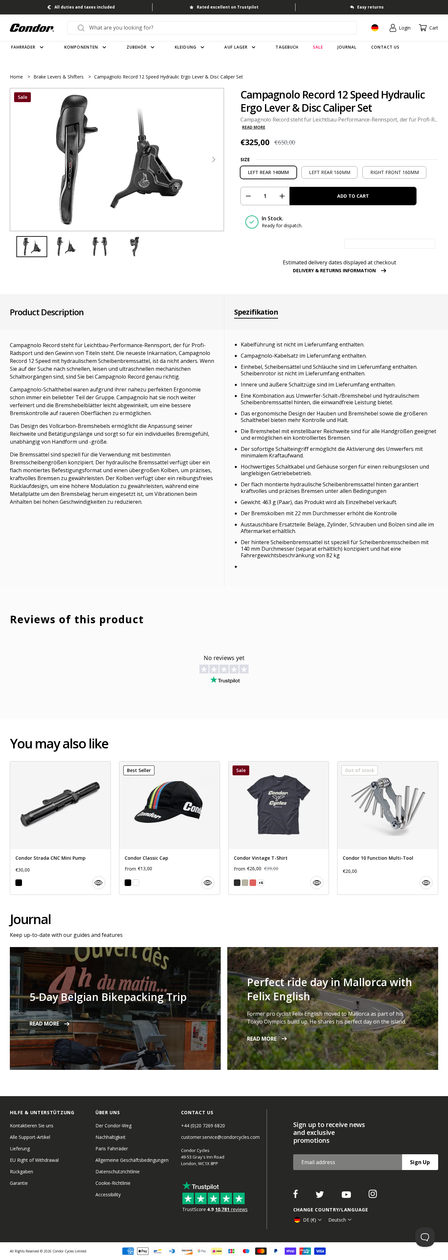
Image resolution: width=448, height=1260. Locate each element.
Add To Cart (353, 196)
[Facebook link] (296, 1196)
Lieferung (20, 1148)
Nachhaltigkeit (110, 1137)
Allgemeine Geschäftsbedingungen (132, 1160)
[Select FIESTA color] (253, 882)
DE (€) (309, 1220)
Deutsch (337, 1220)
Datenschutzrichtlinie (117, 1171)
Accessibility (108, 1194)
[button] (213, 159)
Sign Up (420, 1162)
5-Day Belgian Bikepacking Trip (108, 997)
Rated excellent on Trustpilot (227, 7)
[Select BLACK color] (18, 882)
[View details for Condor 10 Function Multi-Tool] (387, 828)
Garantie (19, 1183)
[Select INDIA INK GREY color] (237, 882)
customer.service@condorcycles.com (220, 1137)
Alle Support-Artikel (30, 1137)
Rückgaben (21, 1171)
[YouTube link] (347, 1196)
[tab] (117, 159)
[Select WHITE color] (135, 882)
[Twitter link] (320, 1196)
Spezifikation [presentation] (256, 312)
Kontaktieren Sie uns (31, 1125)
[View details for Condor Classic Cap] (169, 828)
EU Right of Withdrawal (34, 1160)
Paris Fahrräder (111, 1148)
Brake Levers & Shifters (59, 77)
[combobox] (218, 27)
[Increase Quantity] (282, 196)
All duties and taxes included (84, 7)
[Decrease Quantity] (248, 196)
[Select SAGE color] (245, 882)
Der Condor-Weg (113, 1125)
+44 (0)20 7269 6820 (203, 1125)
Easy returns (370, 7)
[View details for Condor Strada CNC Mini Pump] (60, 828)
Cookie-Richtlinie (113, 1183)
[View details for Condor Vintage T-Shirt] (279, 828)
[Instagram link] (373, 1196)
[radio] (268, 172)
